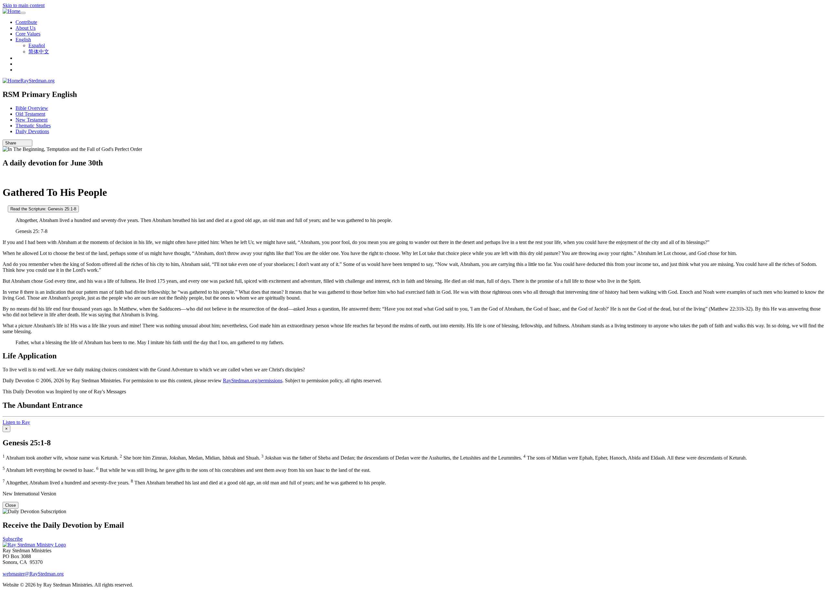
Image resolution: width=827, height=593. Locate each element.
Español (36, 45)
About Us (26, 28)
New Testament (31, 119)
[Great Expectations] (4, 176)
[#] (4, 208)
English (23, 39)
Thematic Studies (33, 125)
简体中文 (38, 51)
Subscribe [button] (13, 539)
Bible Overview (32, 108)
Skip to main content (24, 5)
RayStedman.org (37, 80)
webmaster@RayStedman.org (33, 574)
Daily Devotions (32, 131)
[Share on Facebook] (28, 143)
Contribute (26, 22)
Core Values (28, 34)
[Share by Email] (19, 143)
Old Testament (30, 114)
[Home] (11, 11)
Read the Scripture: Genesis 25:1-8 (43, 208)
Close (10, 505)
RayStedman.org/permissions (252, 380)
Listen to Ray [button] (16, 422)
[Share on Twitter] (23, 143)
